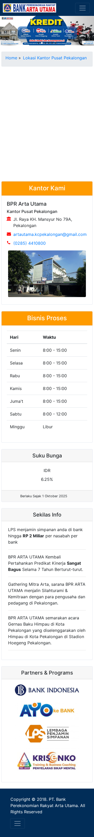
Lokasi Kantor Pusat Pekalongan (55, 57)
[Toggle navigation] (82, 8)
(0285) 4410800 (29, 243)
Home (11, 57)
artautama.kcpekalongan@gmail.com (50, 234)
